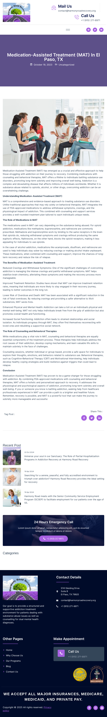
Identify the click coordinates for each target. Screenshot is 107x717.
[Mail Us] (54, 7)
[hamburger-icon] (68, 30)
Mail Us (65, 6)
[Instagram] (95, 708)
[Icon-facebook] (89, 708)
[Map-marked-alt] (102, 708)
